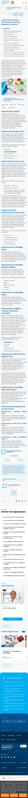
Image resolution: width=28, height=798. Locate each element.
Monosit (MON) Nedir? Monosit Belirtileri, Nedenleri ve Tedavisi (13, 527)
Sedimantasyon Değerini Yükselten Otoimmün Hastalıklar (12, 49)
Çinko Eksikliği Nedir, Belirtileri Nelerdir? (13, 541)
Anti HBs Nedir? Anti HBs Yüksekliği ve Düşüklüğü (13, 545)
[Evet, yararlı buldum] (19, 479)
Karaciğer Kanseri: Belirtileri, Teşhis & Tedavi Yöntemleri (13, 706)
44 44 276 (24, 762)
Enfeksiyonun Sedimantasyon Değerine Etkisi (14, 52)
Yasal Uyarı (3, 767)
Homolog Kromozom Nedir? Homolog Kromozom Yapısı (12, 537)
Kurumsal (19, 735)
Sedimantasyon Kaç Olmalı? (10, 38)
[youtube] (14, 757)
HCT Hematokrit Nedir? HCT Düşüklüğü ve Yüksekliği (14, 563)
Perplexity (22, 104)
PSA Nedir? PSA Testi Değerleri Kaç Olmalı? (14, 524)
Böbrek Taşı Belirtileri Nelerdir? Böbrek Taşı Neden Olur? (14, 683)
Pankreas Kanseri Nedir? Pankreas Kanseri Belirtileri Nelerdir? (15, 709)
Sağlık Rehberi (9, 13)
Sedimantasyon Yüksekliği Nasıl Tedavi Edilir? (14, 54)
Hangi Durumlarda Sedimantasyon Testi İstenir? (13, 40)
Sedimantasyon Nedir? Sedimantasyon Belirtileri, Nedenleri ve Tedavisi (13, 31)
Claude (14, 104)
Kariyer (2, 739)
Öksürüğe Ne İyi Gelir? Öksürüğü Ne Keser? (13, 688)
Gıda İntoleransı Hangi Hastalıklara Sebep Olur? (14, 555)
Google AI (13, 107)
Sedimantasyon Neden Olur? (10, 36)
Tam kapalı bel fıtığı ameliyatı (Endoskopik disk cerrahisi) (14, 686)
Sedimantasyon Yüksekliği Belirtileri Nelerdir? (14, 45)
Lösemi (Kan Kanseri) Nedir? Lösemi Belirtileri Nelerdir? (13, 697)
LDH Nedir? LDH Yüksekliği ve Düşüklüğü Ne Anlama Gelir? (14, 568)
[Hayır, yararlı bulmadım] (23, 479)
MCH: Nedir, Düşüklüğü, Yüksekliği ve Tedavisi (12, 550)
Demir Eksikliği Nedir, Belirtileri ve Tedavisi (14, 575)
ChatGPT (6, 104)
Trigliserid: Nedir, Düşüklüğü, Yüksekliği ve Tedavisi (14, 532)
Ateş (5, 283)
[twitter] (5, 757)
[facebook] (2, 757)
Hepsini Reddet (14, 795)
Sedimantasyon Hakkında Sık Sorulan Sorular (14, 56)
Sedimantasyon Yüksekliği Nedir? (11, 43)
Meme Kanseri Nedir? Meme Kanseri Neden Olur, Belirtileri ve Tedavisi (14, 692)
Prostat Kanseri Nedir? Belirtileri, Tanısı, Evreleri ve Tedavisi (14, 701)
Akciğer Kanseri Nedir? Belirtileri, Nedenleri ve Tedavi (15, 694)
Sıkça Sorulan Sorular (22, 767)
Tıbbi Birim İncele (14, 494)
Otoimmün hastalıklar (10, 151)
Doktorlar (3, 735)
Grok (5, 107)
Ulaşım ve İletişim (11, 739)
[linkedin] (11, 757)
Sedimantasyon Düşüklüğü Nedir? (11, 47)
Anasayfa (3, 13)
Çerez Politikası (12, 791)
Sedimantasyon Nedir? (9, 34)
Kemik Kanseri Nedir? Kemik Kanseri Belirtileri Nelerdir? (15, 703)
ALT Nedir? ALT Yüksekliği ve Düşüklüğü (13, 572)
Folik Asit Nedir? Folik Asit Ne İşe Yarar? (13, 559)
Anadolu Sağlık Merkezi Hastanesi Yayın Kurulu (13, 451)
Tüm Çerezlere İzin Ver (23, 795)
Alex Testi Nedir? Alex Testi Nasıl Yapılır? (13, 520)
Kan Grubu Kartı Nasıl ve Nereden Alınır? (13, 517)
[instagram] (8, 757)
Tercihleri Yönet (4, 795)
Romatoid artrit (8, 342)
